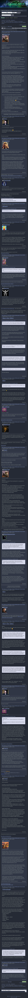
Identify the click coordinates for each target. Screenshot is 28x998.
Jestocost (7, 224)
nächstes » (25, 982)
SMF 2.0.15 (9, 996)
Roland (6, 258)
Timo (5, 119)
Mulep (5, 607)
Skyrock (6, 288)
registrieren (16, 10)
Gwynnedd (7, 180)
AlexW (6, 965)
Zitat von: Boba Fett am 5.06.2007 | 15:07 (8, 267)
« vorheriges (21, 982)
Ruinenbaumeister (9, 534)
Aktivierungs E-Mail (5, 11)
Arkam (6, 778)
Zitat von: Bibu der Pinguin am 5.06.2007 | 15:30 (10, 383)
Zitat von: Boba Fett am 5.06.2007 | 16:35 (8, 542)
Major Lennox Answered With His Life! (7, 884)
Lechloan (6, 407)
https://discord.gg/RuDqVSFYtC (6, 836)
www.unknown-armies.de (5, 253)
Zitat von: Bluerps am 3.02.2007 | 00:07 (7, 197)
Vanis (5, 450)
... (6, 26)
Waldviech (7, 424)
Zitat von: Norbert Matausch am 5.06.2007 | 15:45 (10, 559)
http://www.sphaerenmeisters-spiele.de (7, 283)
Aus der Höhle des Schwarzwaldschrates (7, 308)
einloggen (10, 10)
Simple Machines (18, 996)
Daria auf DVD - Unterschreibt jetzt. (6, 743)
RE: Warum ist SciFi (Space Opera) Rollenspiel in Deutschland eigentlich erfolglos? (13, 116)
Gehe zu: (25, 989)
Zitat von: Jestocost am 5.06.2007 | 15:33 (8, 320)
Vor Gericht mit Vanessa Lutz (5, 883)
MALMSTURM (3, 445)
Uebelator (7, 141)
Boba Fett (7, 34)
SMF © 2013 (13, 996)
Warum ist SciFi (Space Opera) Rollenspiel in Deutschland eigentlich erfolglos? (13, 31)
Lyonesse (7, 841)
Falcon (6, 748)
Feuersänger (20, 21)
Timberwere (16, 21)
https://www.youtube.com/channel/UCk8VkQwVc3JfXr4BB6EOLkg (11, 175)
